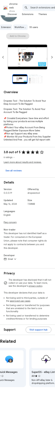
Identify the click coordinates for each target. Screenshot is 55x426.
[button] (27, 57)
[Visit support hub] (38, 329)
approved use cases (20, 301)
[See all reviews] (14, 170)
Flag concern (10, 222)
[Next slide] (52, 57)
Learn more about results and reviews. (23, 162)
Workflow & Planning (21, 27)
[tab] (12, 14)
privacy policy (35, 286)
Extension (6, 27)
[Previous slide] (3, 57)
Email (10, 259)
